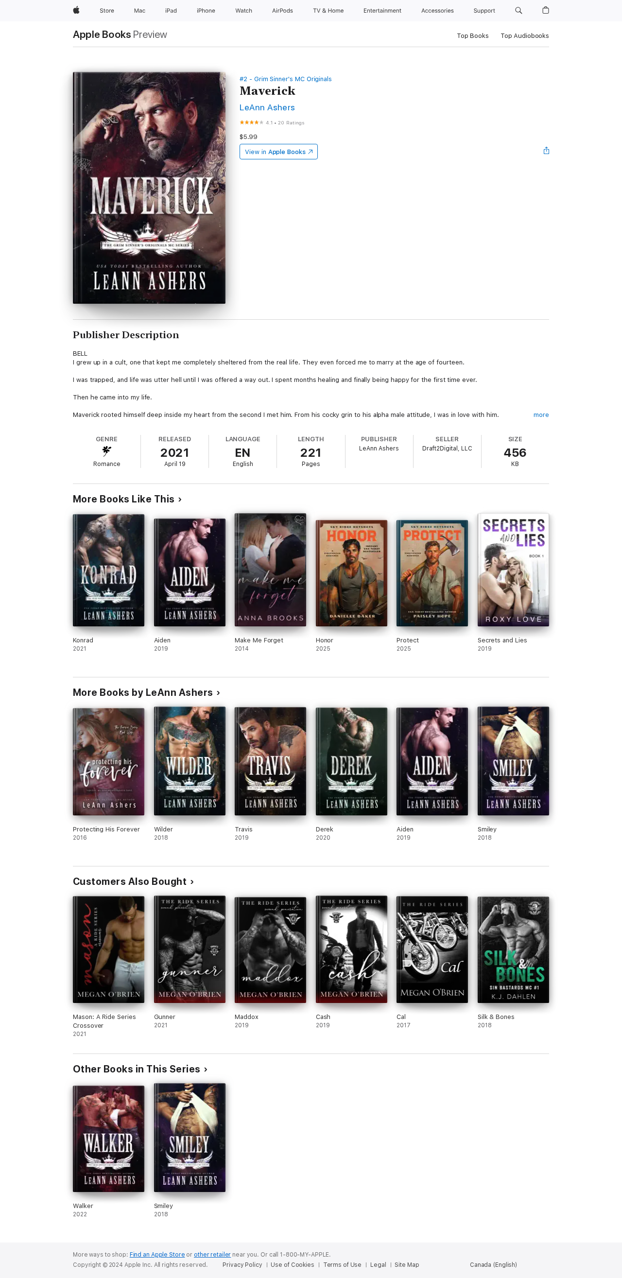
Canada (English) (493, 1264)
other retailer (212, 1254)
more (541, 414)
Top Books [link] (473, 35)
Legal (378, 1264)
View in (275, 151)
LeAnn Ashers (267, 107)
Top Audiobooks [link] (525, 35)
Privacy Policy (242, 1264)
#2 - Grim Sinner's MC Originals (286, 79)
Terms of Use (342, 1264)
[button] (518, 10)
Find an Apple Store (157, 1254)
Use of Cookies (292, 1264)
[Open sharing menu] (547, 151)
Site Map (407, 1264)
